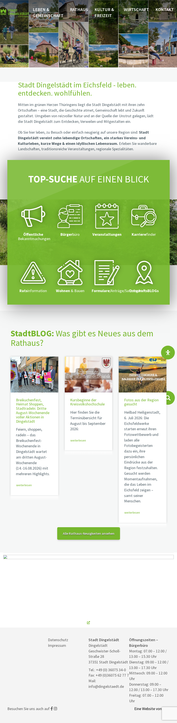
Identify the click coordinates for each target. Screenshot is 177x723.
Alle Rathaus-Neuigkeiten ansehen (88, 533)
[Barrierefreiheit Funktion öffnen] (168, 352)
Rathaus (79, 9)
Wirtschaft (136, 9)
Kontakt (164, 9)
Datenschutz (58, 639)
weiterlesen (24, 485)
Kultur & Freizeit (104, 12)
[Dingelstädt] (15, 21)
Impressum (57, 645)
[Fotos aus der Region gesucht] (142, 374)
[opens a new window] (88, 590)
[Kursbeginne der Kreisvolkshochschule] (88, 374)
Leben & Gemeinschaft (48, 12)
